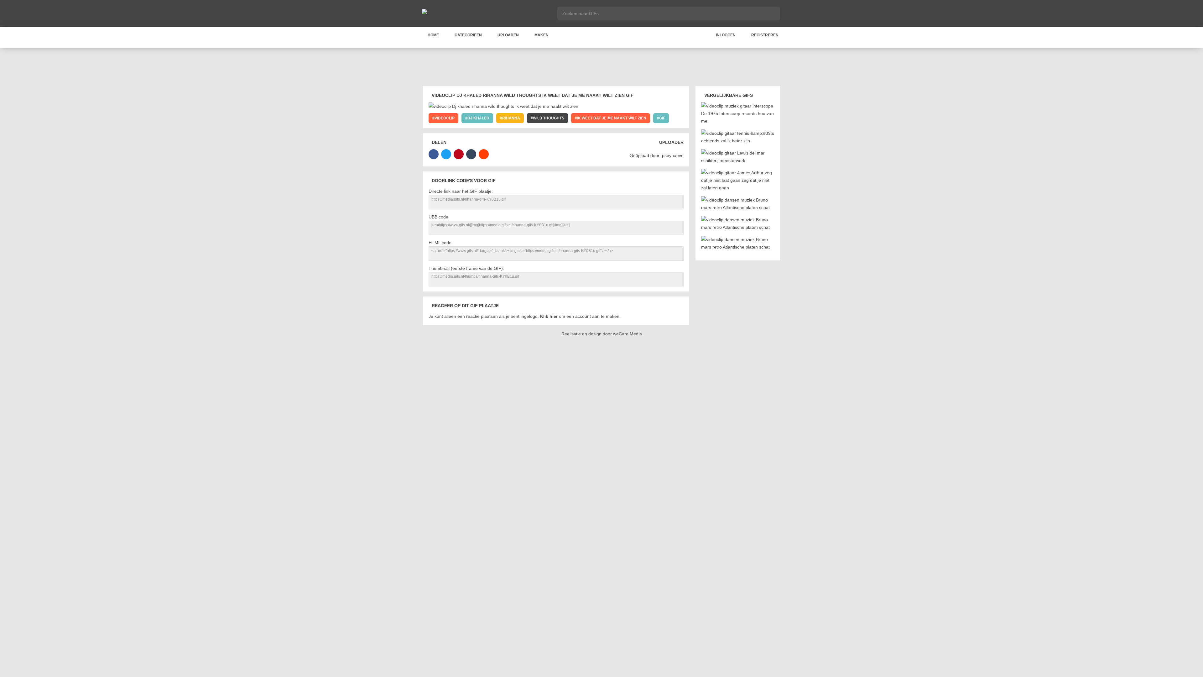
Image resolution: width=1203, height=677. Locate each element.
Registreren (765, 35)
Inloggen (726, 35)
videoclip (445, 118)
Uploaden (508, 35)
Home (433, 35)
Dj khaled (478, 118)
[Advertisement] (601, 68)
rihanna (511, 118)
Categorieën (468, 35)
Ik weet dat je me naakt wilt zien (611, 118)
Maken (541, 35)
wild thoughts (548, 118)
